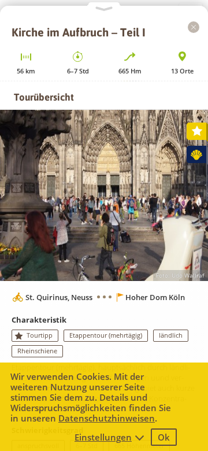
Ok (164, 437)
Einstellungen (103, 437)
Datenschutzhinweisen (106, 418)
